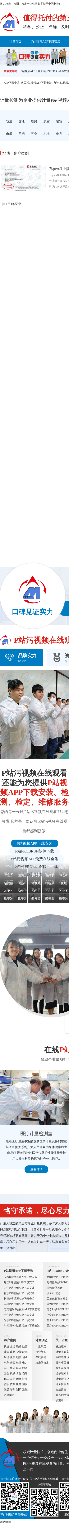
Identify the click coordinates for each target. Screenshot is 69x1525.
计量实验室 (62, 1351)
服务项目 (61, 1362)
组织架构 (61, 1357)
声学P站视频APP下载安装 (19, 1314)
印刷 (12, 1389)
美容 (12, 1362)
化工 (6, 1378)
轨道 (6, 1346)
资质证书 (61, 1346)
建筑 (6, 1351)
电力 (25, 1362)
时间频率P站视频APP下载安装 (22, 1325)
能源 (25, 1351)
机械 (12, 1373)
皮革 (12, 1384)
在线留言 (61, 1389)
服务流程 (61, 1368)
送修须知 (61, 1373)
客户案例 (10, 1340)
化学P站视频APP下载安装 (19, 1293)
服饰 (18, 1384)
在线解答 (40, 1357)
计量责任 (61, 1378)
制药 (18, 1389)
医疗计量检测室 (36, 1133)
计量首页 (15, 41)
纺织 (6, 1384)
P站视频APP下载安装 (45, 41)
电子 (6, 1368)
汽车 (6, 1362)
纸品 (6, 1389)
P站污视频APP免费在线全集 (34, 859)
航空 (25, 1346)
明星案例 (9, 1395)
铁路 (18, 1346)
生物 (6, 1357)
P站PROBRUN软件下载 (34, 851)
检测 (18, 1362)
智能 (18, 1351)
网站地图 (5, 1522)
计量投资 (61, 1384)
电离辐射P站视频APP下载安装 (22, 1309)
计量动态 (41, 1340)
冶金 (25, 1357)
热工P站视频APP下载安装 (36, 82)
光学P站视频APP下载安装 (19, 1320)
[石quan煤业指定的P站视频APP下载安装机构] (23, 177)
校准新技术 (42, 1362)
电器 (18, 1368)
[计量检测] (9, 22)
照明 (25, 1368)
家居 (12, 1378)
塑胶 (25, 1384)
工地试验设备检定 (57, 1298)
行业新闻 (40, 1351)
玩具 (18, 1378)
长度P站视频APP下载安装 (19, 1298)
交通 (12, 1346)
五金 (6, 1373)
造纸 (25, 1389)
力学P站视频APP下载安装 (19, 1287)
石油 (25, 1373)
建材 (12, 1351)
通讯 (12, 1368)
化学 (12, 1357)
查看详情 (36, 1169)
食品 (18, 1373)
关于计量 (62, 1340)
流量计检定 (53, 1293)
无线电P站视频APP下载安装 (20, 1277)
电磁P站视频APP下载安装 (19, 1304)
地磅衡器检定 (55, 1287)
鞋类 (25, 1378)
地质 (18, 1357)
